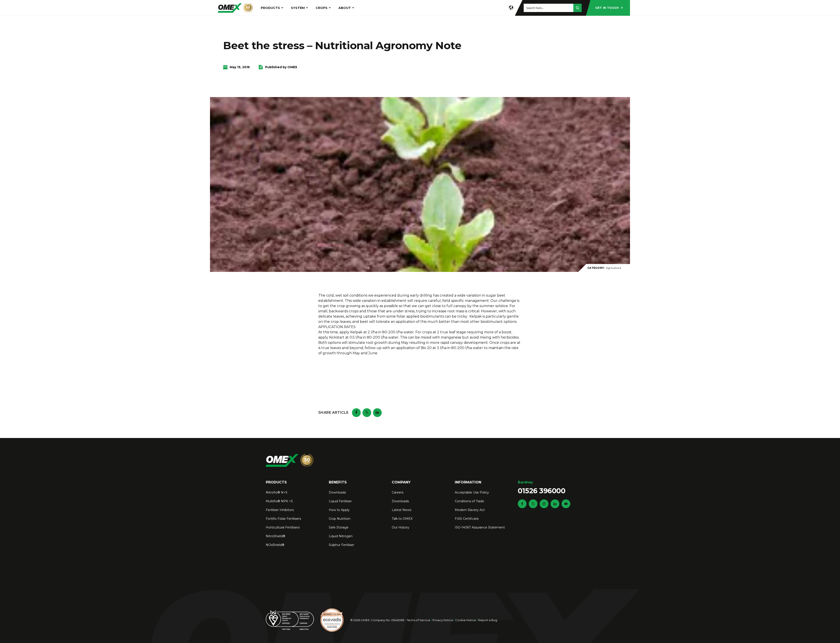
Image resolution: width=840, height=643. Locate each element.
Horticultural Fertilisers (283, 527)
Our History (400, 527)
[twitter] (533, 503)
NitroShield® (275, 536)
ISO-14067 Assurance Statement (480, 527)
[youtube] (565, 503)
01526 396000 (541, 487)
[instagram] (544, 503)
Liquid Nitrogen (341, 536)
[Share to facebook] (356, 413)
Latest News (401, 510)
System (298, 8)
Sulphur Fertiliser (341, 545)
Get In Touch (607, 7)
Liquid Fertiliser (340, 501)
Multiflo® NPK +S (279, 501)
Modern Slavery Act (470, 510)
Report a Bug (487, 620)
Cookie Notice (465, 620)
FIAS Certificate (467, 519)
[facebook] (522, 503)
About (344, 8)
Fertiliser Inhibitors (280, 510)
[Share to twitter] (367, 413)
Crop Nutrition (339, 519)
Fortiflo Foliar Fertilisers (283, 519)
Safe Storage (338, 527)
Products (270, 8)
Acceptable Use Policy (472, 492)
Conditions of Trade (469, 501)
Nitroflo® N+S (276, 492)
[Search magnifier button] (577, 8)
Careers (397, 492)
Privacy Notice (442, 620)
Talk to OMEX (402, 519)
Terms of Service (418, 620)
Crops (321, 8)
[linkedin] (554, 503)
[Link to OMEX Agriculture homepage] (235, 8)
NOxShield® (275, 545)
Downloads (337, 492)
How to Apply (339, 510)
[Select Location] (511, 7)
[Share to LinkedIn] (377, 413)
